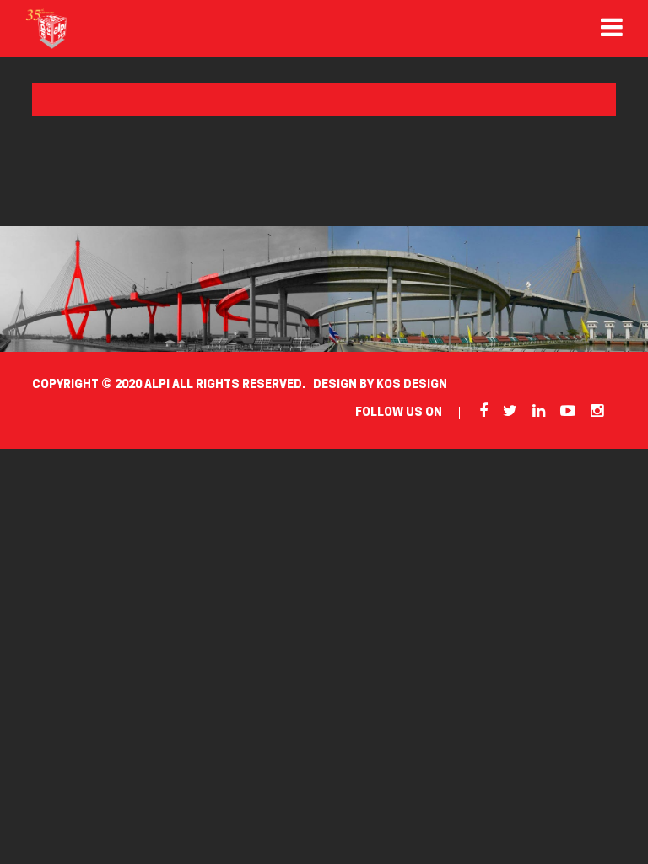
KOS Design (411, 385)
